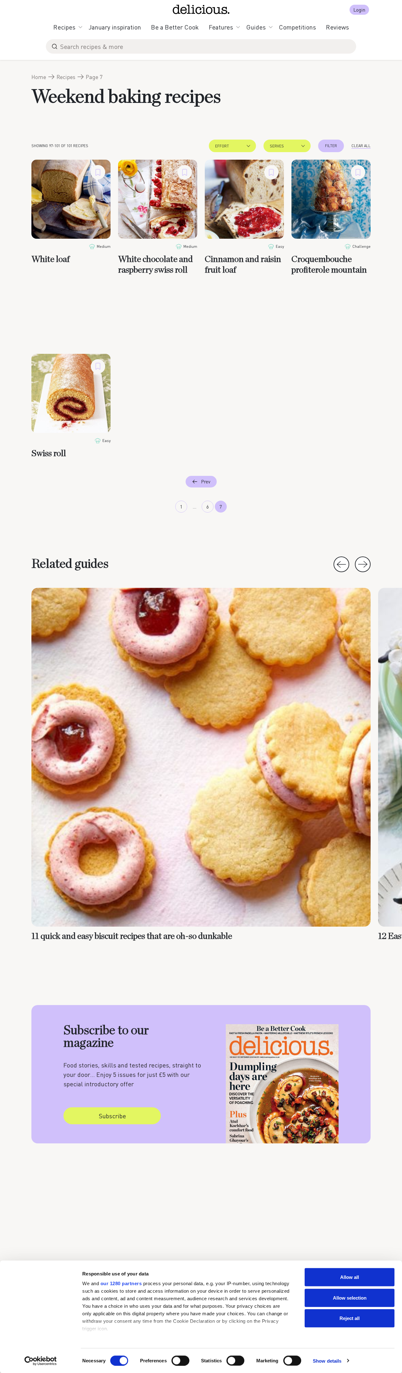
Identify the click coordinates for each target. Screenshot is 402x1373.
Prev (205, 481)
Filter (331, 145)
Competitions (297, 27)
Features (221, 27)
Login (359, 9)
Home (38, 76)
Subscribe (112, 1116)
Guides (256, 27)
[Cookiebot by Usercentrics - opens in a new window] (40, 1360)
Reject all (350, 1318)
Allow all (349, 1277)
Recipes (64, 27)
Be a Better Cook (175, 27)
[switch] (180, 1360)
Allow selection (350, 1297)
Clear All (361, 145)
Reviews (337, 27)
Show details (327, 1360)
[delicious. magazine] (201, 9)
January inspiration (115, 27)
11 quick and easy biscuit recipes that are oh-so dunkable (131, 936)
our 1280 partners (121, 1283)
